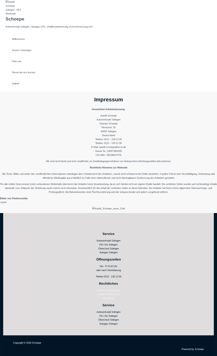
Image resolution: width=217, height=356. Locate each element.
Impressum (109, 298)
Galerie (15, 83)
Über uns (16, 61)
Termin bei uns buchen (23, 72)
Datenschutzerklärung (108, 290)
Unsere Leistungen (21, 50)
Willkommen (18, 39)
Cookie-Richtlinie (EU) (108, 294)
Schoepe (15, 19)
